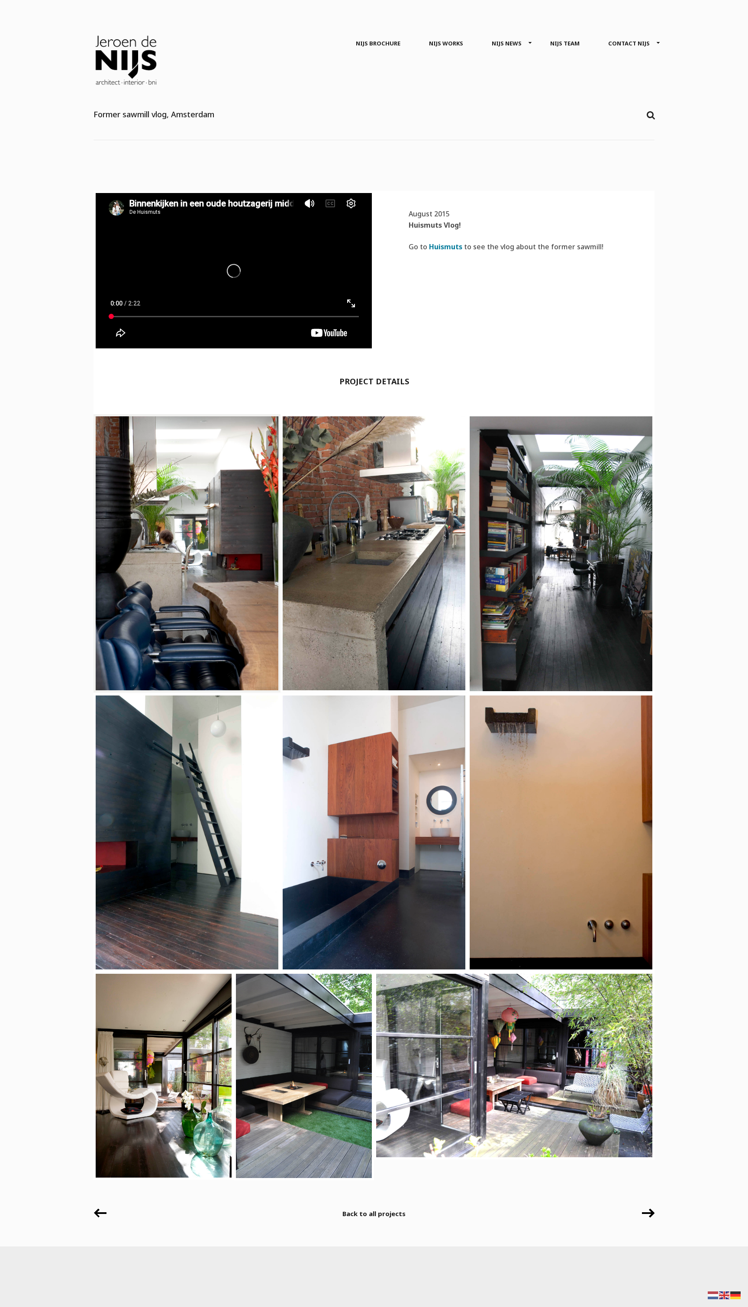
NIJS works (446, 43)
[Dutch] (713, 1295)
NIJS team (565, 43)
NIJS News (507, 43)
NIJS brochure (378, 43)
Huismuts (445, 246)
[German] (736, 1295)
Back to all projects (374, 1213)
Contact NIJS (629, 43)
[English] (724, 1295)
